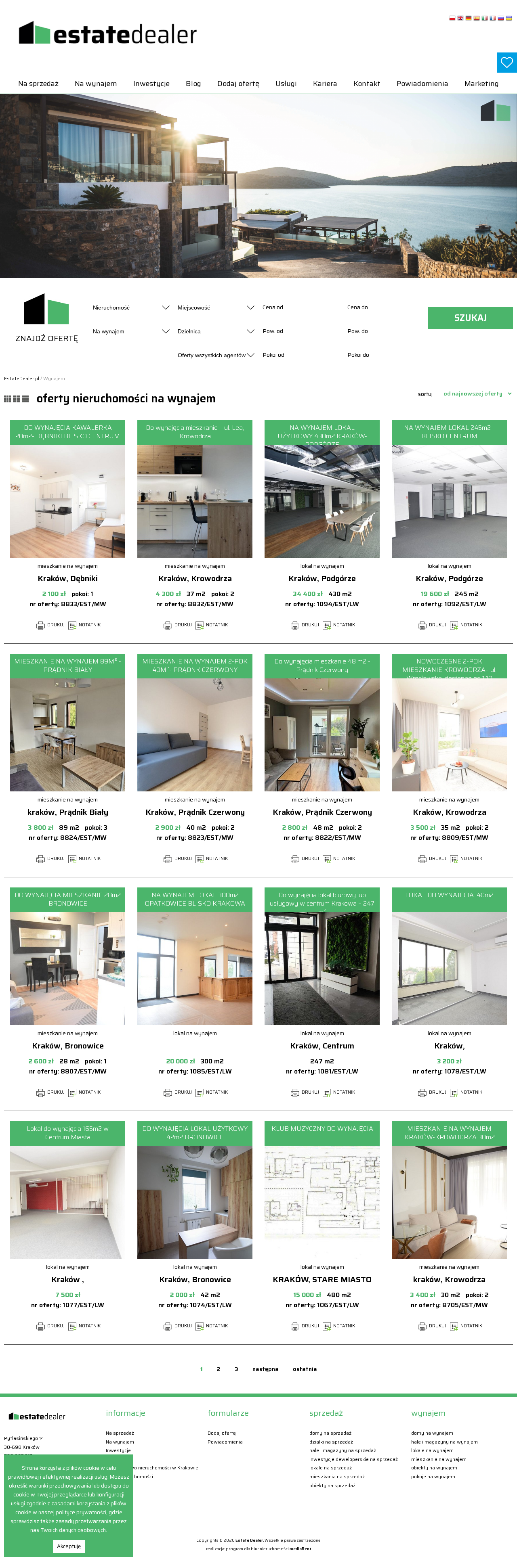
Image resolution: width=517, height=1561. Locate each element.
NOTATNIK (89, 624)
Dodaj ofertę (238, 83)
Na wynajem (96, 83)
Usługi (286, 83)
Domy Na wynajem (432, 1433)
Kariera (325, 83)
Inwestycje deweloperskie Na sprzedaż (353, 1459)
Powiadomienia (422, 83)
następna (265, 1368)
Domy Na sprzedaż (330, 1433)
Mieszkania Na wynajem (439, 1459)
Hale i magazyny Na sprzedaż (342, 1450)
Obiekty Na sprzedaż (332, 1485)
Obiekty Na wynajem (434, 1467)
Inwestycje (151, 83)
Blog (193, 83)
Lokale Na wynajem (432, 1450)
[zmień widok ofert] (8, 398)
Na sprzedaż (38, 83)
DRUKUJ (55, 624)
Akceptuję (69, 1546)
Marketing (481, 83)
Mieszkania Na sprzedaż (337, 1476)
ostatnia (305, 1368)
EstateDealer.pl (21, 378)
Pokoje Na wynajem (433, 1476)
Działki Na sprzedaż (331, 1442)
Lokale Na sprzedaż (330, 1467)
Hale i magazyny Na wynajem (444, 1442)
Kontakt (366, 83)
